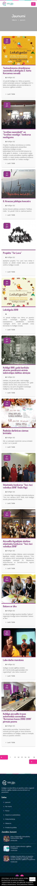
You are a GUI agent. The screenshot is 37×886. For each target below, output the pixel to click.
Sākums (14, 20)
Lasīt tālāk (11, 94)
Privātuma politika (11, 827)
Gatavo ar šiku (10, 606)
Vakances (8, 823)
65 (29, 757)
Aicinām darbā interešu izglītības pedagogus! (20, 847)
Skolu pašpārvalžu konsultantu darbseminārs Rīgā (20, 837)
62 (18, 757)
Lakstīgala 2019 (10, 309)
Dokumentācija (10, 819)
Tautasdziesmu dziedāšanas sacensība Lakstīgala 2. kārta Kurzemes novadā (17, 70)
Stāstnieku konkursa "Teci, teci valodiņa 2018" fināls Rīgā (18, 486)
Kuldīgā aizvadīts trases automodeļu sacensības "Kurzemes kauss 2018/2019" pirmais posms (17, 718)
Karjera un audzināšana (12, 815)
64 (25, 757)
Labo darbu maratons (13, 660)
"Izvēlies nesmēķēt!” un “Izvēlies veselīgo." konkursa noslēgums (17, 134)
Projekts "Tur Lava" (12, 253)
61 (15, 757)
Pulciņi (7, 811)
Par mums (8, 806)
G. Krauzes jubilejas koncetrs (17, 201)
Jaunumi (7, 802)
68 (34, 757)
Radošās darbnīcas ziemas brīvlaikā (15, 432)
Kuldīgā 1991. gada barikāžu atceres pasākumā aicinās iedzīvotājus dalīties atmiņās (16, 370)
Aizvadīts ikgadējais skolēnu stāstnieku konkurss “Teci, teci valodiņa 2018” (17, 544)
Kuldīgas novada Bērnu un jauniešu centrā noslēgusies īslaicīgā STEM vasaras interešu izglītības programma (22, 857)
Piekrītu (32, 879)
